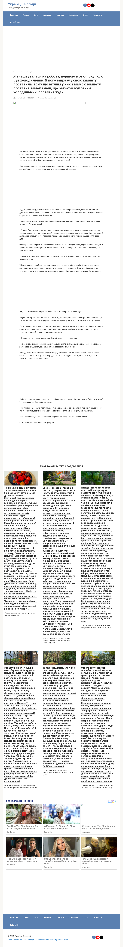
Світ (36, 15)
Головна (14, 15)
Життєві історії (50, 98)
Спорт (85, 15)
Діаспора (47, 15)
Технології (97, 15)
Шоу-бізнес (15, 22)
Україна (25, 15)
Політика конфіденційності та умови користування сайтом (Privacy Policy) (38, 940)
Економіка (73, 15)
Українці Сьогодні (22, 4)
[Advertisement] (61, 47)
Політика (60, 15)
